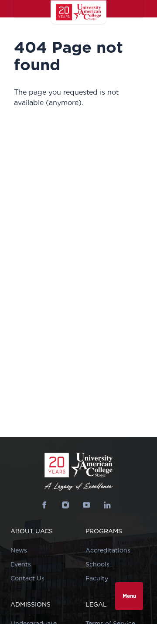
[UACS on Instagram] (65, 505)
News (18, 550)
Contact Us (27, 578)
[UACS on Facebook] (44, 505)
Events (20, 564)
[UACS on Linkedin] (107, 505)
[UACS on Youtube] (86, 505)
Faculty (96, 578)
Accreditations (107, 550)
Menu (129, 596)
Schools (97, 564)
